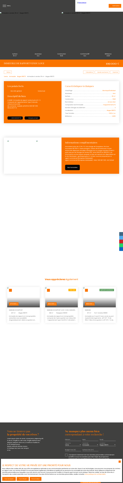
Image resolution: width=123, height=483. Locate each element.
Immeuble (12, 76)
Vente (6, 76)
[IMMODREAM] (89, 6)
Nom (84, 439)
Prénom (67, 439)
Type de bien (85, 443)
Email (101, 439)
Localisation (102, 443)
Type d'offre (68, 443)
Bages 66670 (21, 76)
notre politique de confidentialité (95, 474)
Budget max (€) (70, 450)
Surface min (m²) (88, 450)
